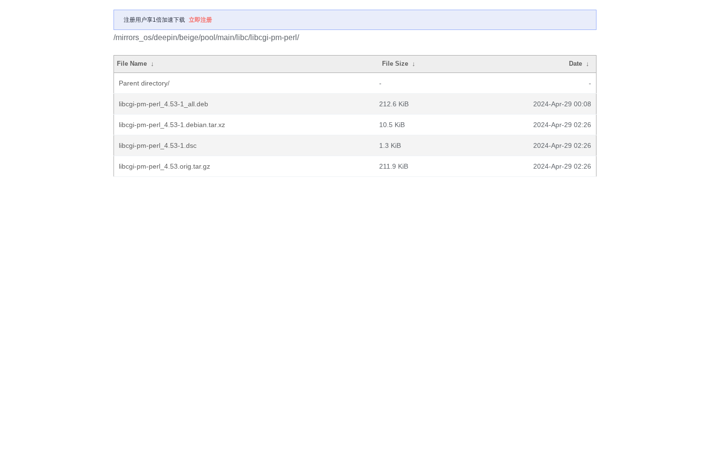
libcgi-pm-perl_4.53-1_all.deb (163, 104)
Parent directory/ (144, 83)
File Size (395, 63)
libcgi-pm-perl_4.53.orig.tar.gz (164, 166)
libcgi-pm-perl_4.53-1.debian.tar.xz (172, 125)
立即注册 (200, 19)
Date (575, 63)
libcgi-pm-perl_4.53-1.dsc (158, 145)
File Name (132, 63)
